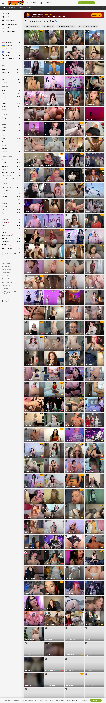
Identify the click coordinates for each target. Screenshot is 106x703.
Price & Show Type (67, 26)
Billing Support (6, 266)
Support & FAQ (6, 263)
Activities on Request (88, 26)
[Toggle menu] (3, 3)
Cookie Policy (73, 700)
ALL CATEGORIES (12, 253)
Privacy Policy (6, 276)
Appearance (32, 26)
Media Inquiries (6, 273)
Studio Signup (6, 285)
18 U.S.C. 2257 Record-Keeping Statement (9, 292)
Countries (48, 26)
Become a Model (7, 282)
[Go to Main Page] (16, 3)
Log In (100, 3)
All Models (5, 288)
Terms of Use (6, 279)
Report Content (6, 269)
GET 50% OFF (96, 15)
